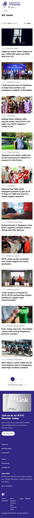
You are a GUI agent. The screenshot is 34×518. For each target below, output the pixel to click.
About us (5, 444)
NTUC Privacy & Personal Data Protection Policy (13, 504)
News (6, 11)
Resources (5, 463)
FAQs (21, 498)
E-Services (5, 453)
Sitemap (27, 498)
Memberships (6, 448)
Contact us (5, 467)
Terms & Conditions (5, 500)
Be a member (7, 486)
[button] (27, 23)
